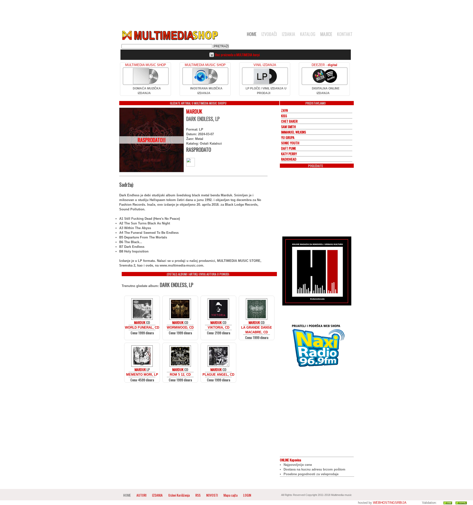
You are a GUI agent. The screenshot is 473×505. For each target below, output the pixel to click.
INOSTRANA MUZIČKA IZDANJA (206, 91)
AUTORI (141, 495)
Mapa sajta (230, 495)
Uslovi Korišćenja (179, 495)
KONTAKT (345, 34)
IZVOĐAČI (269, 34)
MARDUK (194, 111)
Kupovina (290, 459)
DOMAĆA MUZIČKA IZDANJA (147, 91)
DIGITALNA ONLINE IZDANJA (325, 91)
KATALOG (307, 34)
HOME (251, 34)
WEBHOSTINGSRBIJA (389, 503)
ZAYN (284, 110)
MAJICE (326, 34)
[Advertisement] (236, 12)
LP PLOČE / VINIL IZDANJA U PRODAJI (266, 91)
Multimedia (169, 35)
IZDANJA (288, 34)
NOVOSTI (212, 495)
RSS (198, 495)
